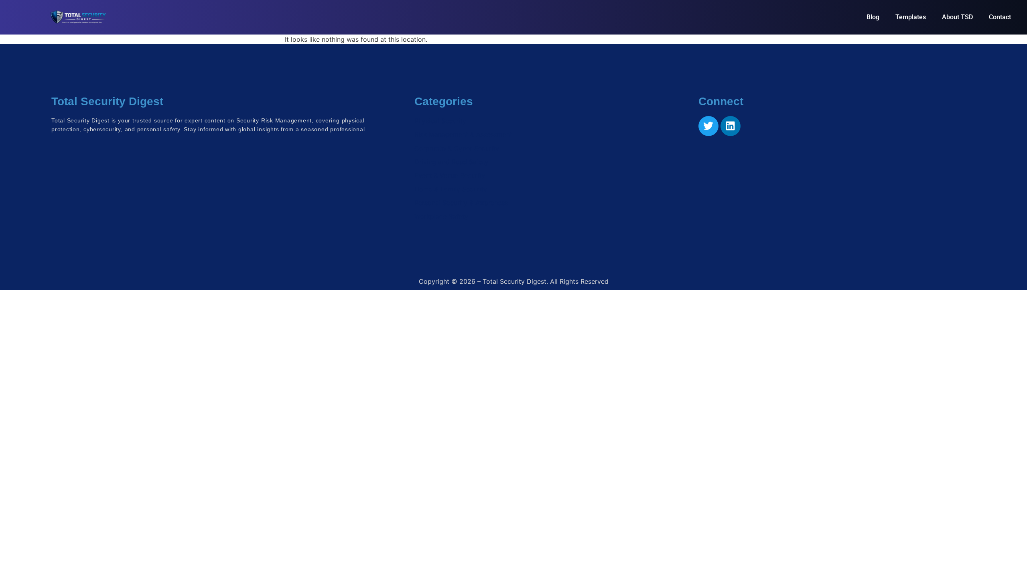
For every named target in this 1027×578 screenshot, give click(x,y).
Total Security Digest (107, 101)
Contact (1000, 17)
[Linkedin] (731, 126)
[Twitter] (708, 126)
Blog (873, 17)
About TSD (957, 17)
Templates (910, 17)
